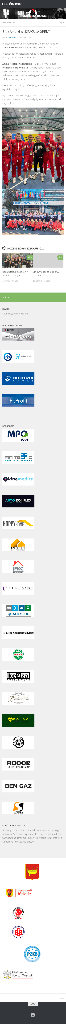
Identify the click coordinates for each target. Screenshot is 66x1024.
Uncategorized (10, 22)
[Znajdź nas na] (33, 1015)
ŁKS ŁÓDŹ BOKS (12, 4)
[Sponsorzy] (18, 440)
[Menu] (62, 4)
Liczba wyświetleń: (11, 313)
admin (12, 37)
